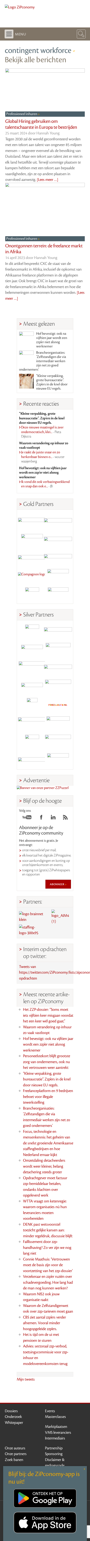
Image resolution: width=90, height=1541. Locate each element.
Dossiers (11, 1411)
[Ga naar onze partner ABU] (58, 723)
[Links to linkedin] (53, 818)
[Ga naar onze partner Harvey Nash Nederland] (32, 594)
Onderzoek (13, 1416)
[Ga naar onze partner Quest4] (32, 650)
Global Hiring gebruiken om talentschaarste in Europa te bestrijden (41, 124)
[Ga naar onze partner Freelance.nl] (58, 705)
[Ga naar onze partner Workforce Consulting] (58, 650)
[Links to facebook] (41, 818)
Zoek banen (14, 1459)
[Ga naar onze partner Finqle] (32, 521)
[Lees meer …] (47, 179)
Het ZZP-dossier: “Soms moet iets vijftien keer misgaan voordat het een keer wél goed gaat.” (48, 1015)
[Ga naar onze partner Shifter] (32, 668)
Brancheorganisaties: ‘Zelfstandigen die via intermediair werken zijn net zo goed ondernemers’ (42, 361)
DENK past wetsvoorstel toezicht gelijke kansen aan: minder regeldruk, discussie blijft (47, 1230)
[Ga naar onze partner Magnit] (32, 558)
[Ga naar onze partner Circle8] (32, 539)
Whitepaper (14, 1422)
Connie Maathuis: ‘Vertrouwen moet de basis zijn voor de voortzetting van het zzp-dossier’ (48, 1265)
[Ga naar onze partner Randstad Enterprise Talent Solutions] (32, 631)
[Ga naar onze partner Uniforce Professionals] (58, 742)
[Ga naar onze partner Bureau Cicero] (32, 742)
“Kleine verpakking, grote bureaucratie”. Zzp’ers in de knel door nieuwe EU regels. (52, 382)
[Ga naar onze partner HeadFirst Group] (58, 576)
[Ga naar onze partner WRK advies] (58, 760)
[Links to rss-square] (65, 818)
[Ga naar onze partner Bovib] (58, 558)
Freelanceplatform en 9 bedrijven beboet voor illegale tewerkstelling (48, 1096)
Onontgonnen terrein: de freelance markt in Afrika (44, 249)
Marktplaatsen (56, 1426)
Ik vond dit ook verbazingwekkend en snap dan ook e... (45, 484)
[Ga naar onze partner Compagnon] (32, 576)
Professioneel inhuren (22, 114)
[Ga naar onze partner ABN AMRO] (58, 668)
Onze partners (16, 1453)
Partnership (54, 1448)
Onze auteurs (15, 1448)
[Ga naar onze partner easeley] (58, 631)
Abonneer (57, 884)
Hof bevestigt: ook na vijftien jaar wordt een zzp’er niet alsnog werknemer (51, 340)
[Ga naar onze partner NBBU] (32, 723)
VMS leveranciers (58, 1432)
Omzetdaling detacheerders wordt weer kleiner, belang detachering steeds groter (44, 1166)
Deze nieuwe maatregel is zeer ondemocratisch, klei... (42, 432)
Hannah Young (48, 133)
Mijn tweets (26, 1379)
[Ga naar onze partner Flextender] (58, 539)
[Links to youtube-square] (26, 818)
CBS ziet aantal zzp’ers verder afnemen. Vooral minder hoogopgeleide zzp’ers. (44, 1323)
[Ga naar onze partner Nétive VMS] (32, 705)
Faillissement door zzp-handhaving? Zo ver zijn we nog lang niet (47, 1247)
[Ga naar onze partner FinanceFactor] (58, 521)
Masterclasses (55, 1416)
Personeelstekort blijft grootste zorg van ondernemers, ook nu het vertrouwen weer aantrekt (46, 1061)
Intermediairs (55, 1438)
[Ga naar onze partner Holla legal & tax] (58, 687)
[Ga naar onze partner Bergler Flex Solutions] (32, 760)
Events (50, 1411)
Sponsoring (54, 1453)
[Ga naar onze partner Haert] (32, 687)
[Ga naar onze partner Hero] (58, 594)
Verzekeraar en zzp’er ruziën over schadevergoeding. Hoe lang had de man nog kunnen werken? (48, 1282)
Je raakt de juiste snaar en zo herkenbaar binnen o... (42, 457)
